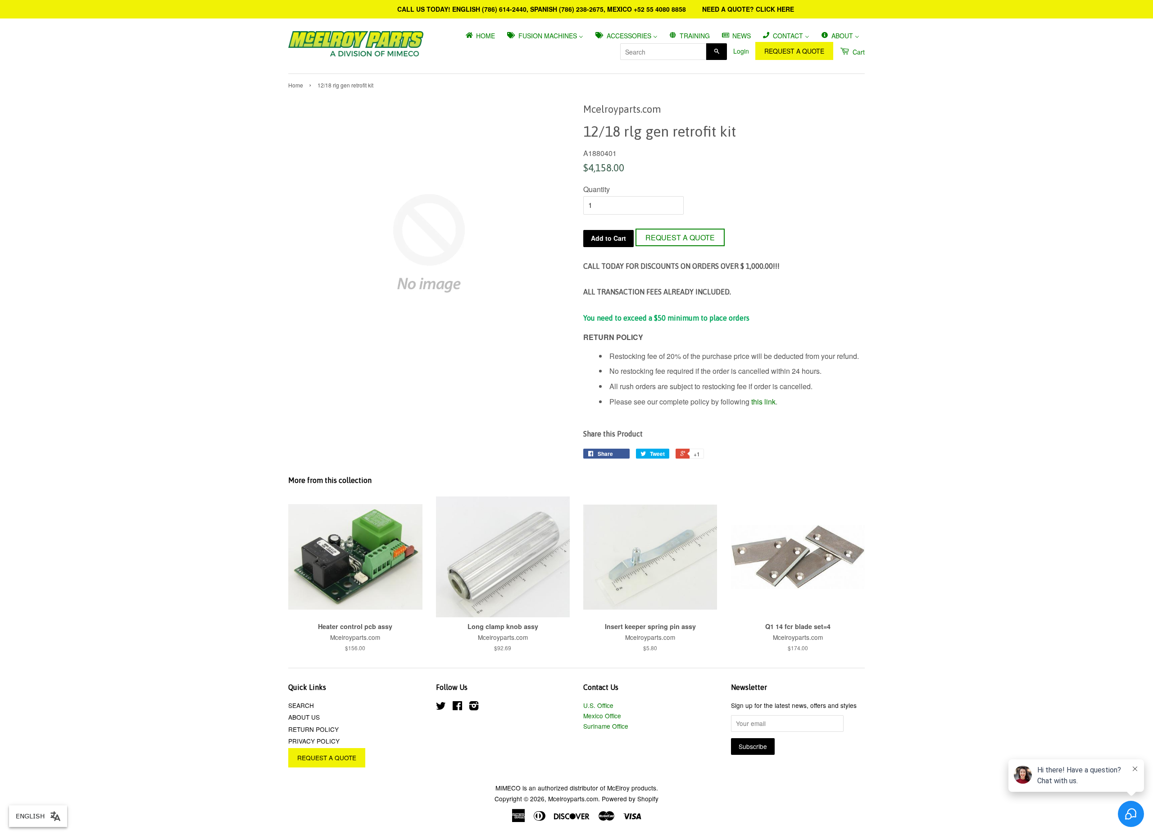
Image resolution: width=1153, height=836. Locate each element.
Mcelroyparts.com (573, 798)
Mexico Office (602, 715)
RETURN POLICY (313, 729)
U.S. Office (598, 705)
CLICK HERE (775, 9)
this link (763, 401)
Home (295, 85)
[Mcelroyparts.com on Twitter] (441, 707)
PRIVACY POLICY (314, 740)
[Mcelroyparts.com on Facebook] (457, 707)
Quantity (596, 189)
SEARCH (301, 705)
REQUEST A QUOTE (794, 50)
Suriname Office (605, 725)
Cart (858, 51)
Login (741, 50)
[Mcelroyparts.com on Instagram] (474, 707)
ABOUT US (304, 716)
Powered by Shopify (630, 798)
